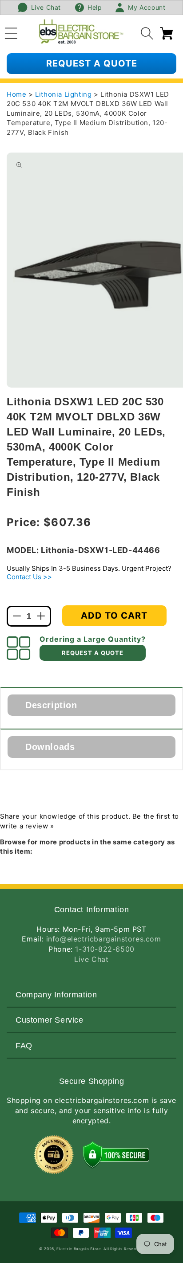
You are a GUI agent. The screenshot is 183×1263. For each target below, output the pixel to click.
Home (16, 94)
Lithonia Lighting (64, 94)
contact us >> (29, 577)
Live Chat (91, 959)
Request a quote (91, 63)
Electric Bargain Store (78, 1249)
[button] (11, 32)
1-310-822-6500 (104, 949)
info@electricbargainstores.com (103, 938)
